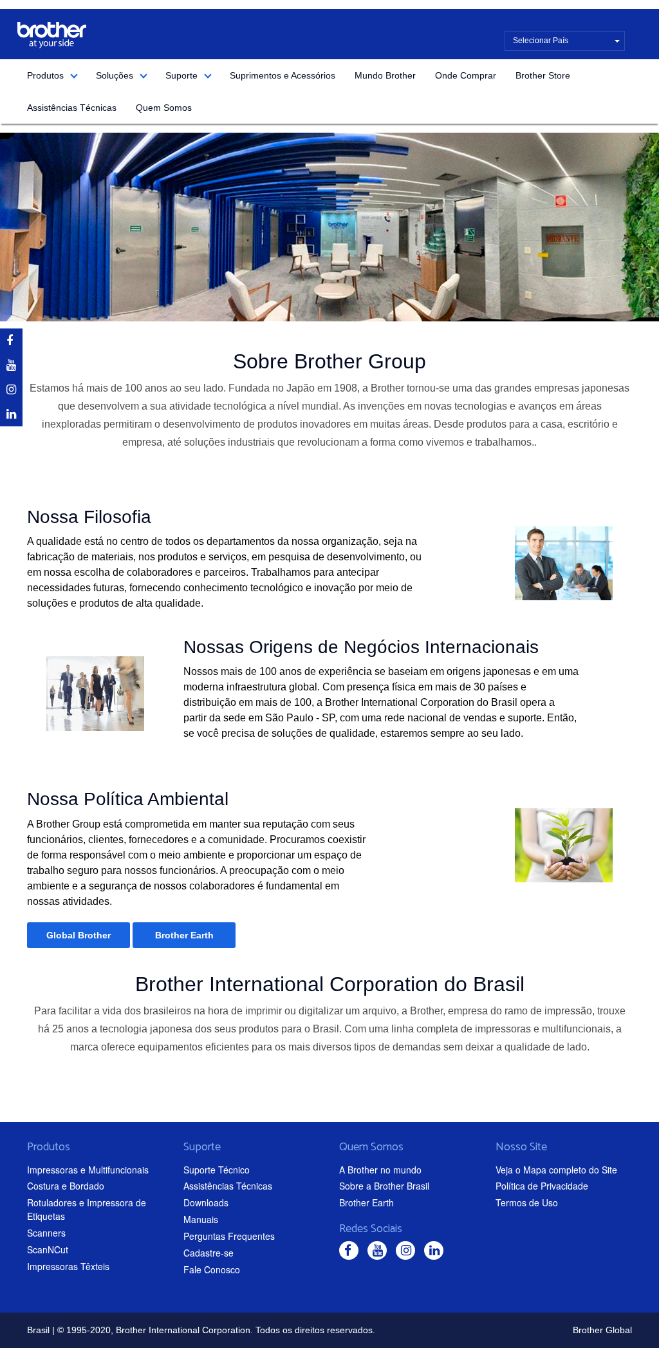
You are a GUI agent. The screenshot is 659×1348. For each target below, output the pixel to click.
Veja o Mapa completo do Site (556, 1169)
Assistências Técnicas (71, 107)
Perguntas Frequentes (229, 1235)
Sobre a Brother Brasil (384, 1185)
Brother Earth (184, 935)
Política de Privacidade (542, 1185)
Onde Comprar (465, 75)
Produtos (45, 75)
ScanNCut (47, 1249)
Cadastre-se (208, 1252)
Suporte (181, 75)
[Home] (51, 35)
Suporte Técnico (216, 1169)
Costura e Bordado (65, 1185)
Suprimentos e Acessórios (282, 75)
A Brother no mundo (380, 1169)
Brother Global (602, 1330)
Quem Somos (164, 107)
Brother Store (542, 75)
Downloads (205, 1202)
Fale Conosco (211, 1269)
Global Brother (78, 935)
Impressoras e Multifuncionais (88, 1169)
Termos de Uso (527, 1202)
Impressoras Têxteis (68, 1266)
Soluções (114, 75)
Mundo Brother (385, 75)
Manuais (200, 1219)
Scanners (46, 1232)
